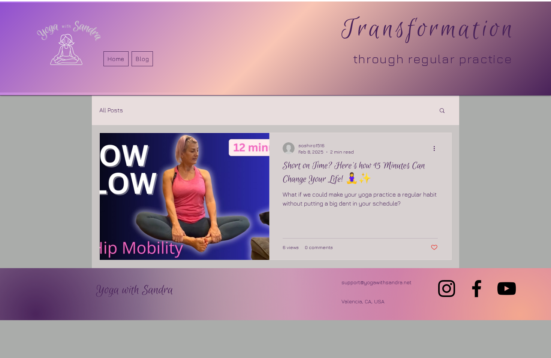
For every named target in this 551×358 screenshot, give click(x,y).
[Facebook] (476, 288)
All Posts (111, 110)
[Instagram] (446, 288)
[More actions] (436, 148)
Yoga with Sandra (134, 290)
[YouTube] (506, 288)
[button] (442, 111)
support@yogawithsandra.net (376, 282)
